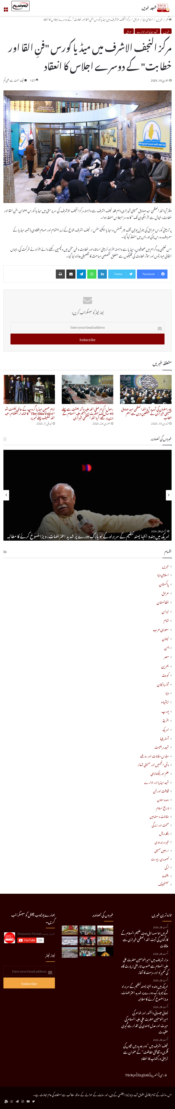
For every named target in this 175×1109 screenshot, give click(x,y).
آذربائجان (163, 683)
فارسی (163, 1074)
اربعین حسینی (161, 850)
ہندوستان (163, 799)
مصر (166, 656)
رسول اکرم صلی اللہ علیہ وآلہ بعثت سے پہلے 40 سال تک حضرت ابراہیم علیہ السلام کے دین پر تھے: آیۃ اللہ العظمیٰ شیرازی (87, 412)
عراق (136, 18)
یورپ (165, 710)
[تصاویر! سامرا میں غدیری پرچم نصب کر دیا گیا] (105, 951)
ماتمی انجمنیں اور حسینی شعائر (153, 764)
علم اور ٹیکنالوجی (160, 773)
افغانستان (163, 601)
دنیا (167, 692)
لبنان (165, 637)
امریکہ (165, 728)
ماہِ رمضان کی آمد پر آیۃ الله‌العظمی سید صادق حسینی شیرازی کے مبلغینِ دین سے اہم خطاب (146, 412)
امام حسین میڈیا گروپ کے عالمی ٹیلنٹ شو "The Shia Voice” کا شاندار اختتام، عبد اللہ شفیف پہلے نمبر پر (30, 412)
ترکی (167, 867)
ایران (165, 610)
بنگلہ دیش (164, 833)
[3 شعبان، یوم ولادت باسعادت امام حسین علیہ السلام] (70, 930)
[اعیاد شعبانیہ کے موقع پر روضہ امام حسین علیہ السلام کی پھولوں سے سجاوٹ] (105, 940)
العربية (154, 1074)
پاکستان (164, 583)
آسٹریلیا (164, 737)
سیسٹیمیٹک (163, 884)
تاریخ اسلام (162, 808)
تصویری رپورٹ (160, 858)
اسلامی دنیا (147, 18)
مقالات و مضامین (159, 816)
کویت (165, 674)
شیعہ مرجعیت (161, 746)
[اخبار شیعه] (150, 8)
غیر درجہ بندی (162, 841)
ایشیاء (165, 701)
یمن (166, 647)
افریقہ (165, 719)
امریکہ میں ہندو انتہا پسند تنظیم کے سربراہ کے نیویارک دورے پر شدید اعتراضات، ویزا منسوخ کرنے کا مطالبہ (88, 535)
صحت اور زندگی (160, 825)
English (143, 1074)
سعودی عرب (161, 628)
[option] (87, 495)
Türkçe (130, 1074)
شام (166, 619)
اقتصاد (165, 875)
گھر (167, 18)
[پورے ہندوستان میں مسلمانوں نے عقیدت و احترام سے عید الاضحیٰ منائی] (87, 951)
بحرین (165, 665)
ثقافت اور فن (161, 790)
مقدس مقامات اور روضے (154, 755)
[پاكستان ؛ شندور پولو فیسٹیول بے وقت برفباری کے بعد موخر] (70, 940)
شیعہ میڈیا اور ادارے (147, 31)
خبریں (159, 18)
